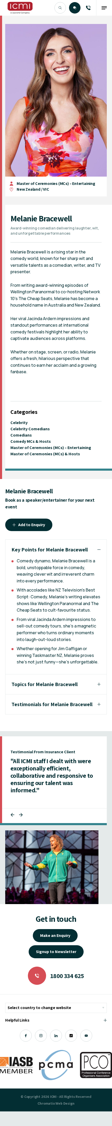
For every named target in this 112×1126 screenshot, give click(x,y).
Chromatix (46, 1103)
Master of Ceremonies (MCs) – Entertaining (56, 183)
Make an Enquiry (55, 935)
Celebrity (19, 422)
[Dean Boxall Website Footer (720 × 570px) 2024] (51, 867)
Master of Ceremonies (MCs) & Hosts (45, 454)
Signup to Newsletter (56, 951)
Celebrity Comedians (30, 429)
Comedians (21, 435)
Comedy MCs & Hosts (30, 441)
